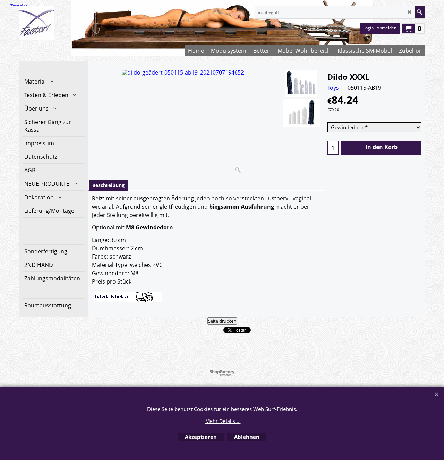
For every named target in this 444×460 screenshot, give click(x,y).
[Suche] (420, 12)
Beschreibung (108, 185)
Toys (333, 88)
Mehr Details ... (223, 421)
